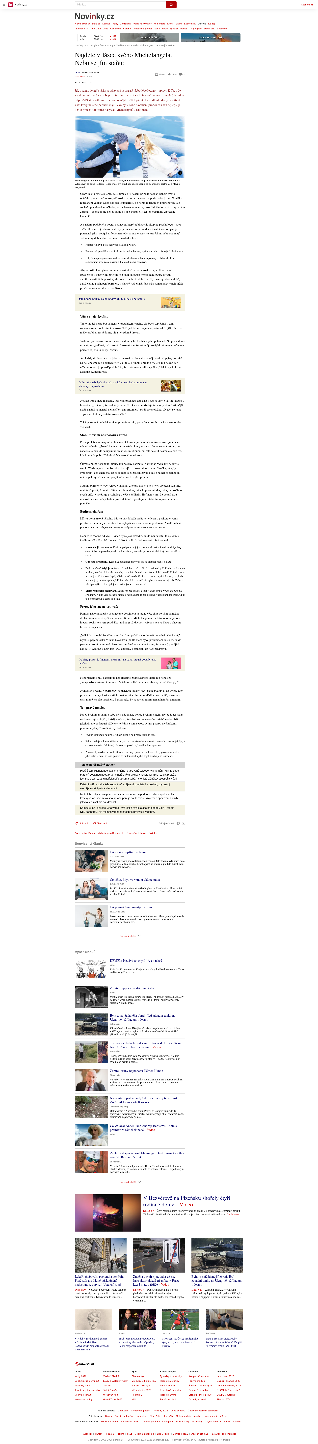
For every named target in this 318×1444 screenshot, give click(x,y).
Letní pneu (168, 1421)
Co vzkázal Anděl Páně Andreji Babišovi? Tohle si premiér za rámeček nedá (144, 1127)
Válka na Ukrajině (142, 23)
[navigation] (4, 4)
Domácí (106, 23)
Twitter (98, 1433)
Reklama (109, 1433)
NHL (134, 1399)
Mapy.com (123, 1410)
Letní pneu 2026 (225, 1376)
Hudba (113, 992)
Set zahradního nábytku (188, 1416)
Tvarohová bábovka (170, 1390)
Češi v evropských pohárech (203, 1410)
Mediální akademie (144, 1433)
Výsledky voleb (82, 1385)
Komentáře (159, 23)
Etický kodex (163, 1433)
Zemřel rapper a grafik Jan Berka (132, 988)
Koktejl (211, 23)
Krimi (170, 23)
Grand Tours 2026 (112, 1399)
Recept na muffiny (169, 1381)
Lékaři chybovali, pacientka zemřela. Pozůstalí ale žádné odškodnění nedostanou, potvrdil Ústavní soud (99, 1280)
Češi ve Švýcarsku (198, 1390)
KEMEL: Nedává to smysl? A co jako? (136, 960)
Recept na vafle (168, 1394)
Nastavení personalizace (223, 1433)
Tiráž (129, 1433)
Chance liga (138, 1376)
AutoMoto (96, 28)
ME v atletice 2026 (141, 1390)
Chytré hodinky (213, 1421)
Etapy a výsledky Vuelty (115, 1381)
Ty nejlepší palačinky (171, 1376)
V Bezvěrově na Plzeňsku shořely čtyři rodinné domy (186, 1201)
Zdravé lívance (168, 1385)
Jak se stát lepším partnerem (129, 852)
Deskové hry (182, 1421)
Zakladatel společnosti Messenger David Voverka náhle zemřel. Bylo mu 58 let (147, 1155)
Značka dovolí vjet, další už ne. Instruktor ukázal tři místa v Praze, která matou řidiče (156, 1280)
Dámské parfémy (151, 1421)
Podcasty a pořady (142, 28)
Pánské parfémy (231, 1421)
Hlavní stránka (82, 23)
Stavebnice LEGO (129, 1421)
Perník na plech (168, 1399)
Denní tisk (209, 28)
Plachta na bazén (123, 1416)
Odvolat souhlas (199, 1433)
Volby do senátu (83, 1394)
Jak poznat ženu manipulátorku (131, 907)
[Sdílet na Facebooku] (178, 823)
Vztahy (153, 833)
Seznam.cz (307, 4)
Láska (143, 833)
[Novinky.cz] (95, 17)
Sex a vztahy (85, 303)
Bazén (108, 1416)
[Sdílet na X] (183, 823)
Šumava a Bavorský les (200, 1385)
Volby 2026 (80, 1376)
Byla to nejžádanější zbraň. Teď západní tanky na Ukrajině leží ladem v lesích (142, 1017)
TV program (195, 28)
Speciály (174, 28)
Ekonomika (190, 23)
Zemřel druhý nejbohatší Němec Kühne (136, 1070)
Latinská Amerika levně (200, 1394)
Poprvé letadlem (197, 1381)
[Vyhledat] (171, 4)
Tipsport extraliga (141, 1385)
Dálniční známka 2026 (228, 1381)
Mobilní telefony (109, 1421)
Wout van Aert (110, 1394)
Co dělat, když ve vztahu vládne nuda (135, 879)
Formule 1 (137, 1394)
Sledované (222, 28)
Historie (127, 28)
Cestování (115, 28)
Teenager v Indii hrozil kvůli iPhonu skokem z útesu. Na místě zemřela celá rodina (146, 1045)
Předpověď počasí (140, 1410)
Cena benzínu (178, 1410)
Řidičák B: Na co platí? (228, 1390)
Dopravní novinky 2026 (229, 1385)
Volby (115, 23)
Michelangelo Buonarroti (110, 833)
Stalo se (96, 23)
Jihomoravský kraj (119, 1107)
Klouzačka (168, 1416)
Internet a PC (82, 28)
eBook (162, 74)
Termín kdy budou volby (87, 1390)
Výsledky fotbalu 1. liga (144, 1381)
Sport (157, 28)
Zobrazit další (128, 936)
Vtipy (112, 965)
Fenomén (132, 833)
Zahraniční (125, 23)
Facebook (87, 1433)
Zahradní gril (210, 1416)
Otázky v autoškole (227, 1394)
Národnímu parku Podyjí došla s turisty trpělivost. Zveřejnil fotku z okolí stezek (144, 1100)
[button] (130, 147)
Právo (77, 72)
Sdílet (174, 74)
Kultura (178, 23)
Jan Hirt (107, 1385)
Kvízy (165, 28)
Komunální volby (83, 1399)
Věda (105, 28)
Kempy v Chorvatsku (199, 1376)
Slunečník (155, 1416)
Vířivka (223, 1416)
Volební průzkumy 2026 (87, 1381)
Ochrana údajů (180, 1433)
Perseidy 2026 (160, 1410)
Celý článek (233, 1214)
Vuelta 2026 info (111, 1376)
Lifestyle (202, 23)
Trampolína (141, 1416)
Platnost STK (223, 1399)
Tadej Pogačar (110, 1390)
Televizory (197, 1421)
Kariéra (120, 1433)
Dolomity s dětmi (197, 1399)
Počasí (183, 28)
